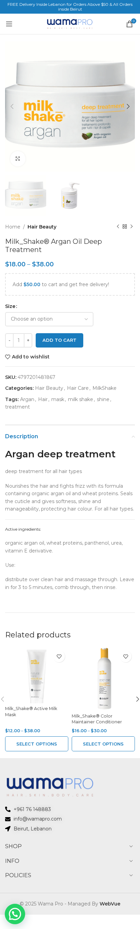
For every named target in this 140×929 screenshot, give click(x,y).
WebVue (110, 904)
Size (10, 306)
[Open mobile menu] (9, 24)
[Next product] (131, 226)
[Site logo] (70, 23)
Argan (27, 399)
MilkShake (104, 388)
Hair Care (78, 388)
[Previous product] (118, 226)
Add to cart (59, 340)
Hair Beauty (42, 227)
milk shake (80, 399)
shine (103, 399)
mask (57, 399)
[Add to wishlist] (59, 656)
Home (12, 227)
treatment (17, 407)
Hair (43, 399)
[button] (15, 914)
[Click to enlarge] (17, 158)
